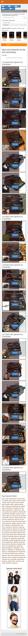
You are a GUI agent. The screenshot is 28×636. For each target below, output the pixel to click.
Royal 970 (12, 504)
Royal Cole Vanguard (19, 517)
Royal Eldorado (8, 525)
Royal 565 (24, 500)
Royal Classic (11, 517)
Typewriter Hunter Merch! (14, 569)
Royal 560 (19, 500)
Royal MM (8, 542)
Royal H (11, 532)
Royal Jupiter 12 (7, 538)
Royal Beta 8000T (6, 514)
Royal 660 (22, 502)
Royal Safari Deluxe (14, 553)
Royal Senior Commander (20, 555)
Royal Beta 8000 (22, 512)
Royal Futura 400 (8, 531)
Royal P (3, 544)
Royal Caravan (19, 514)
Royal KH (19, 538)
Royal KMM (16, 540)
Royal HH (15, 534)
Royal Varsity (14, 563)
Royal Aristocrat (18, 510)
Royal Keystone (14, 538)
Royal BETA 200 (16, 512)
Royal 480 (6, 500)
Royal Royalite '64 (9, 548)
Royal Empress (15, 527)
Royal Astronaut (8, 512)
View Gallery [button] (15, 80)
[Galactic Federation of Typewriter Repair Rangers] (14, 598)
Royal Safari (7, 553)
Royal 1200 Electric (13, 498)
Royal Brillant (12, 514)
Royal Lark (21, 540)
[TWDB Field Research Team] (14, 620)
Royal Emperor (9, 527)
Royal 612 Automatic (15, 502)
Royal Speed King (20, 559)
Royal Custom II (9, 521)
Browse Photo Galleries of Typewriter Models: (8, 20)
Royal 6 (8, 502)
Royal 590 (4, 502)
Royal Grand (6, 532)
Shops (7, 30)
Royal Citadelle (5, 517)
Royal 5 (10, 500)
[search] (14, 23)
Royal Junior (16, 536)
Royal (5, 44)
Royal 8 (3, 504)
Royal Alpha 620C (17, 508)
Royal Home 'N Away (22, 534)
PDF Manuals (19, 28)
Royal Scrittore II (11, 555)
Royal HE (15, 532)
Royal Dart (14, 523)
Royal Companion (11, 519)
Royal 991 (21, 504)
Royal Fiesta (9, 529)
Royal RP (21, 551)
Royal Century (8, 515)
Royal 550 (14, 500)
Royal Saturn (4, 555)
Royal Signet (14, 557)
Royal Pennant (14, 544)
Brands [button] (4, 6)
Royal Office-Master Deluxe (19, 542)
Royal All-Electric (10, 508)
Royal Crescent (18, 519)
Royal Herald (19, 532)
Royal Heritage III (9, 534)
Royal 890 (8, 504)
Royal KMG (11, 540)
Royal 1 (3, 498)
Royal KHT (6, 540)
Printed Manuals (14, 28)
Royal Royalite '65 (17, 548)
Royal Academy (9, 506)
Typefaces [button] (5, 8)
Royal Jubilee (11, 536)
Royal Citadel (23, 515)
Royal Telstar (18, 561)
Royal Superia (4, 561)
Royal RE (18, 546)
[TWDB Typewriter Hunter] (14, 577)
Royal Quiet (20, 544)
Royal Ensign (21, 527)
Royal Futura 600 (16, 531)
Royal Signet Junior (22, 557)
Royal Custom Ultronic (7, 523)
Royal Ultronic (8, 563)
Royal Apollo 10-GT (10, 510)
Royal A (3, 506)
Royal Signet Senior (6, 559)
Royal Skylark (13, 559)
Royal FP (21, 529)
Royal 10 (7, 498)
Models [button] (11, 6)
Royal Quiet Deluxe (12, 546)
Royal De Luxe (19, 523)
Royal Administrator (16, 506)
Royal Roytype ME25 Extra (13, 551)
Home (3, 44)
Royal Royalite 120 (11, 549)
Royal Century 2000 (16, 515)
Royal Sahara (21, 553)
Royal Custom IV (23, 521)
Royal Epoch (4, 529)
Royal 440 (20, 498)
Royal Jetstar (5, 536)
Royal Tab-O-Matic (11, 561)
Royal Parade (8, 544)
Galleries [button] (17, 6)
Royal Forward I (16, 529)
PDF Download (5, 40)
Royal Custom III (16, 521)
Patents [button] (12, 8)
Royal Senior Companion (7, 557)
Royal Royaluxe (19, 549)
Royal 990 (17, 504)
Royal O (11, 542)
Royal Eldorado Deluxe (15, 525)
